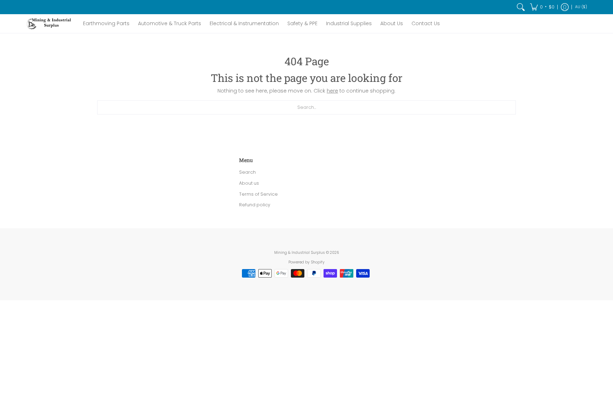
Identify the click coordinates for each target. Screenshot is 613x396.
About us (249, 183)
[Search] (521, 7)
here (332, 90)
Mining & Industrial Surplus (299, 252)
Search (247, 172)
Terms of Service (258, 194)
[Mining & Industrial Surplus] (49, 23)
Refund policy (254, 205)
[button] (542, 7)
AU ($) (581, 7)
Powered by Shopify (306, 262)
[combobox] (306, 107)
